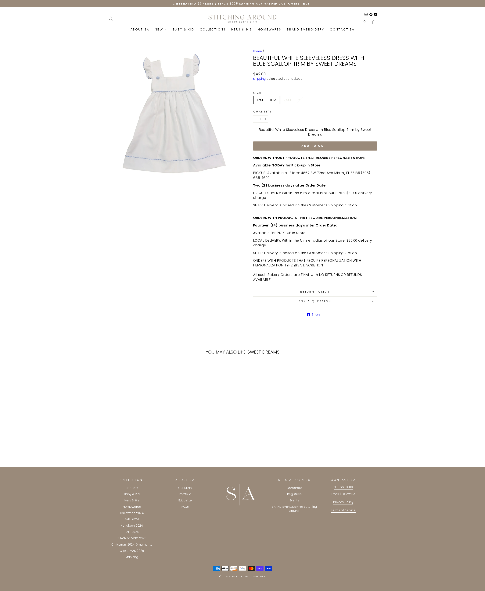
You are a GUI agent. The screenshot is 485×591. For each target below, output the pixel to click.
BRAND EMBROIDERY (305, 29)
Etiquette (185, 500)
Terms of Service (343, 510)
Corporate (294, 488)
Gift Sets (131, 488)
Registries (294, 494)
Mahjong (132, 557)
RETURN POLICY (315, 292)
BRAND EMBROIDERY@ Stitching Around (294, 509)
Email (335, 494)
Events (294, 500)
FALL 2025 (132, 532)
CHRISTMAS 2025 (132, 551)
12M (260, 100)
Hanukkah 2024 (132, 526)
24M (287, 100)
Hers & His (241, 29)
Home (257, 51)
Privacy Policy (343, 502)
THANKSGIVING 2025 (131, 538)
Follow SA (348, 494)
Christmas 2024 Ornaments (131, 544)
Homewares (269, 29)
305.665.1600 (343, 487)
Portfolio (185, 494)
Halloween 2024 (132, 513)
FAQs (185, 507)
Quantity (262, 111)
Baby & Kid (183, 29)
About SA (140, 29)
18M (273, 100)
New (159, 29)
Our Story (185, 488)
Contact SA (342, 29)
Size (257, 92)
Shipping (259, 79)
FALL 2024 (132, 519)
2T (300, 100)
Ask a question (315, 301)
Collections (213, 29)
